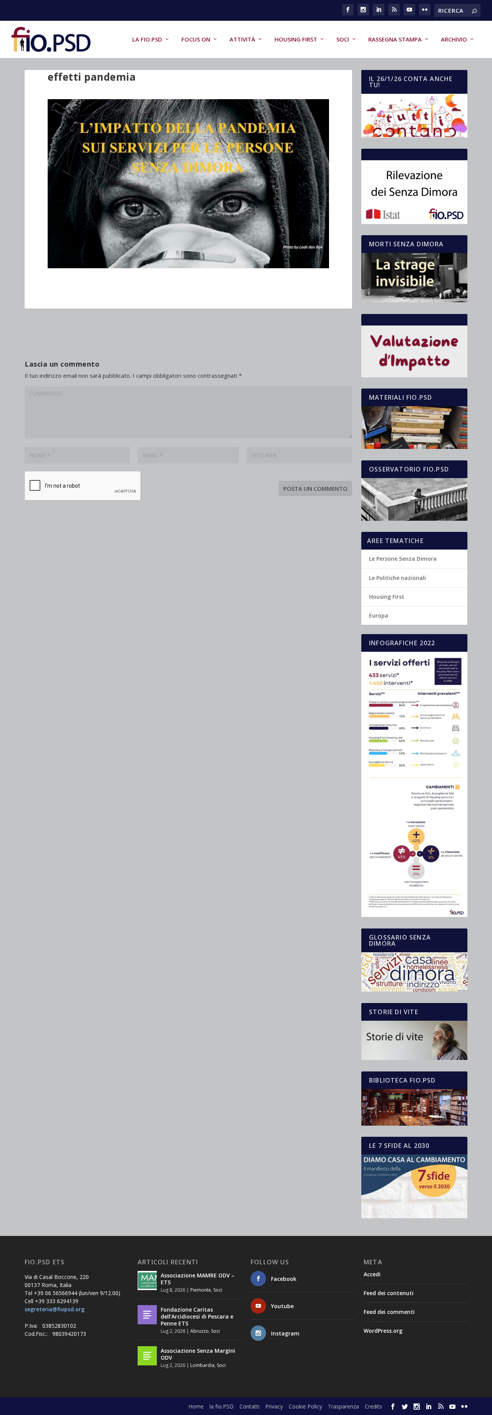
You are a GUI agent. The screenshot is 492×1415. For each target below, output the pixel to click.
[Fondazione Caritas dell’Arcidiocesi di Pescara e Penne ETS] (147, 1314)
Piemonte (200, 1290)
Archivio (454, 39)
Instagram (285, 1333)
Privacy (274, 1406)
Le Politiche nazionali (397, 577)
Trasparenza (343, 1406)
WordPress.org (383, 1330)
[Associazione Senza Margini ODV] (147, 1355)
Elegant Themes (82, 1406)
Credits (373, 1406)
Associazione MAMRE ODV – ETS (197, 1279)
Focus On (195, 39)
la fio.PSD (147, 39)
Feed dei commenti (389, 1311)
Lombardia (202, 1365)
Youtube (282, 1306)
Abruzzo (199, 1331)
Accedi (372, 1274)
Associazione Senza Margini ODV (198, 1354)
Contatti (249, 1406)
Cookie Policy (305, 1406)
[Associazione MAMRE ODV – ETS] (147, 1280)
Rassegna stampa (395, 39)
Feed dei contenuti (389, 1293)
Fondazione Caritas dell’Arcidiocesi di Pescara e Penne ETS (197, 1316)
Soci (342, 39)
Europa (378, 615)
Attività (242, 39)
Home (196, 1406)
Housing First (295, 39)
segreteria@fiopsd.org (55, 1309)
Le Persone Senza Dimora (403, 558)
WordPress (159, 1406)
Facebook (283, 1278)
